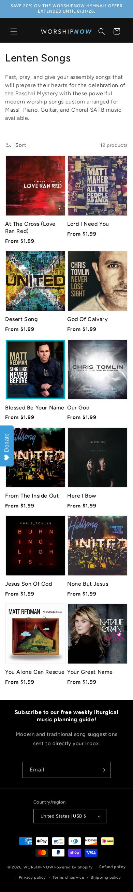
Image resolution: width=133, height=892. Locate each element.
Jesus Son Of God (28, 584)
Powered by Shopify (73, 867)
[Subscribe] (102, 770)
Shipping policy (106, 877)
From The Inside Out (32, 495)
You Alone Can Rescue (35, 672)
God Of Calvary (87, 319)
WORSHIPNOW (38, 867)
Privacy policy (32, 877)
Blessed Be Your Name (34, 407)
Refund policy (112, 867)
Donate (7, 442)
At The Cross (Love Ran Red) (30, 227)
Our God (78, 407)
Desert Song (21, 319)
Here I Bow (82, 495)
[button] (13, 31)
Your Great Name (90, 672)
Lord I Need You (88, 224)
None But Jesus (87, 584)
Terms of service (68, 877)
